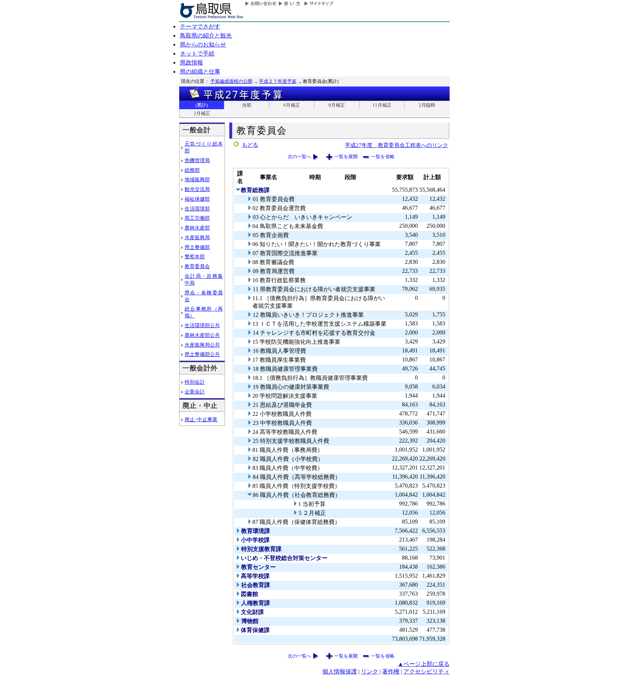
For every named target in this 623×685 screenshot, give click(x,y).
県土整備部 (197, 247)
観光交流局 (197, 189)
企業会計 (195, 392)
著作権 (390, 671)
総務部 (192, 170)
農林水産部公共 (202, 335)
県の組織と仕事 (200, 71)
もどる (250, 145)
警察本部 (195, 256)
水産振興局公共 (202, 345)
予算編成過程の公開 (231, 81)
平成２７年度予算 (277, 81)
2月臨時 (427, 105)
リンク (369, 671)
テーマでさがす (200, 26)
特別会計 (195, 382)
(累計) (201, 105)
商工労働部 (197, 218)
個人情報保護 (339, 671)
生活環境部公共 (202, 325)
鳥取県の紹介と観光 (206, 35)
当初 (246, 105)
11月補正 (382, 105)
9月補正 (336, 105)
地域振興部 (197, 179)
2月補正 (202, 113)
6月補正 (291, 105)
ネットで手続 (197, 53)
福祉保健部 (197, 199)
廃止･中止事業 (201, 419)
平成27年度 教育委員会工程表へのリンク (396, 145)
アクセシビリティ (426, 671)
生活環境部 (197, 209)
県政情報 (191, 62)
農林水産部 (197, 228)
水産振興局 (197, 237)
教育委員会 (197, 266)
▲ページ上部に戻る (424, 664)
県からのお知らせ (203, 44)
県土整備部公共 (202, 354)
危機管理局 (197, 160)
